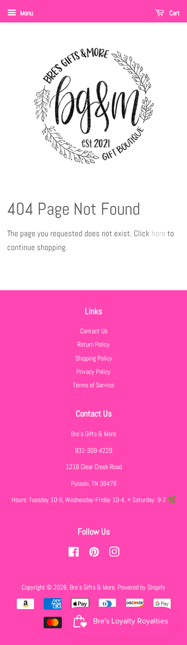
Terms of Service (93, 385)
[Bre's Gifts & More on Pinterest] (94, 553)
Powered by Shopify (141, 587)
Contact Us (93, 331)
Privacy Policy (93, 371)
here (158, 233)
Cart (174, 13)
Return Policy (93, 344)
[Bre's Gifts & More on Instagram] (114, 553)
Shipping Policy (93, 358)
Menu (26, 13)
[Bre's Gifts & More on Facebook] (73, 553)
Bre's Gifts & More (92, 587)
